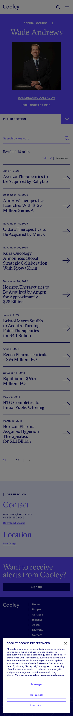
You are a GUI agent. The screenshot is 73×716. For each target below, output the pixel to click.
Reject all (36, 694)
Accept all (36, 705)
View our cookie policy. (27, 674)
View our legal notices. (52, 674)
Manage (36, 684)
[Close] (65, 643)
